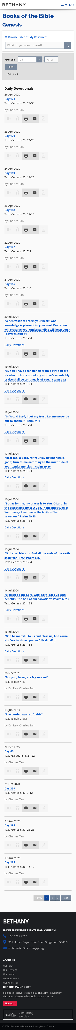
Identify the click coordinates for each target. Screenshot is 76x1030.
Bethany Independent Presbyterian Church (14, 4)
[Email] (34, 118)
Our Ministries (11, 982)
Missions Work (11, 978)
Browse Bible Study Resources (27, 37)
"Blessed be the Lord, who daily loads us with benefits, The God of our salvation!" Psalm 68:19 (36, 597)
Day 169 (9, 173)
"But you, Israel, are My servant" (26, 677)
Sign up (9, 1003)
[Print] (26, 118)
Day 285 (9, 862)
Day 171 (9, 99)
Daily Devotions (14, 345)
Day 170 (9, 136)
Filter (11, 67)
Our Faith (8, 965)
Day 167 (9, 247)
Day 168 (9, 210)
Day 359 (9, 788)
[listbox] (30, 59)
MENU (69, 5)
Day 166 (9, 284)
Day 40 (8, 751)
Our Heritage (10, 970)
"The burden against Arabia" (23, 714)
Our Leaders (10, 974)
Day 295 (9, 825)
